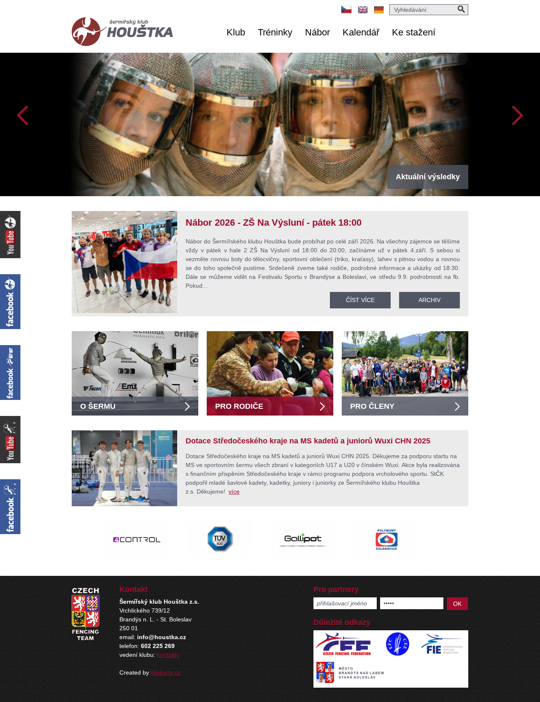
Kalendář (361, 32)
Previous (23, 115)
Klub (236, 32)
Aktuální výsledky (428, 177)
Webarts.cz (166, 672)
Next (517, 115)
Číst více (360, 300)
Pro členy (372, 406)
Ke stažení (413, 32)
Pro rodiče (239, 406)
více (234, 491)
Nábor (317, 32)
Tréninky (275, 32)
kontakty (168, 654)
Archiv (429, 300)
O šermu (98, 406)
